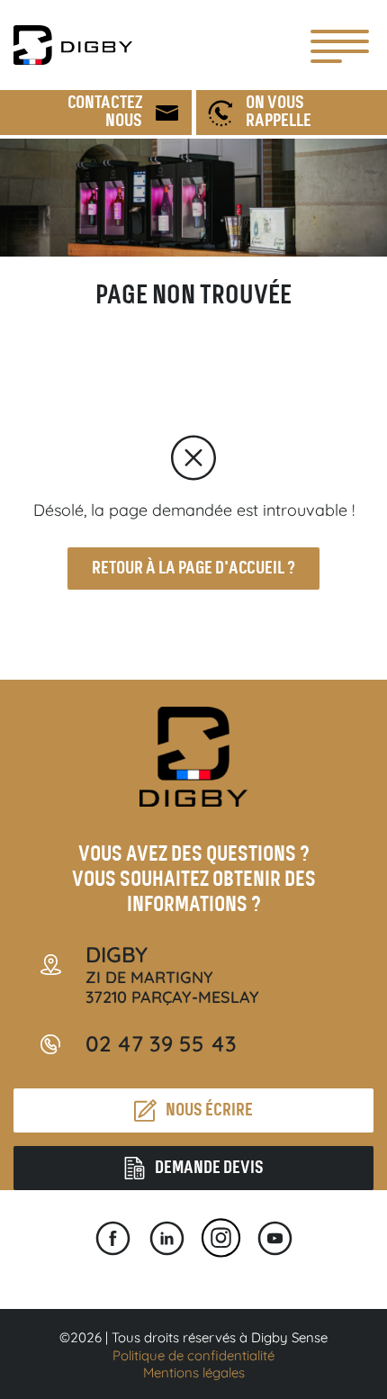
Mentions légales (194, 1372)
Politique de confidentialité (193, 1355)
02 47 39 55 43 (161, 1043)
